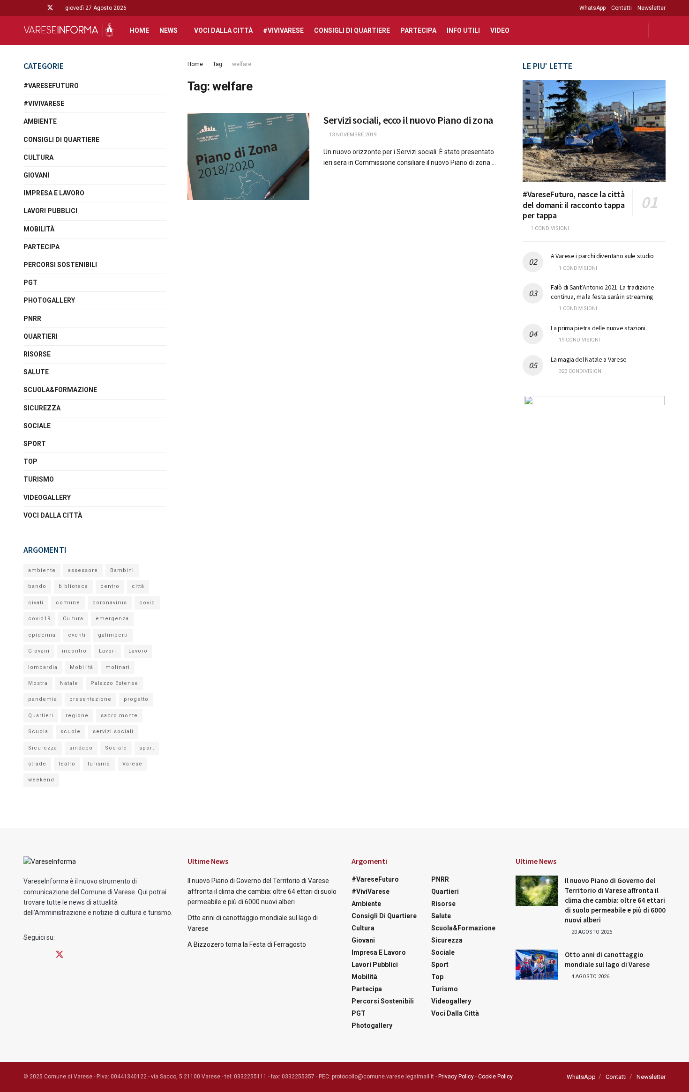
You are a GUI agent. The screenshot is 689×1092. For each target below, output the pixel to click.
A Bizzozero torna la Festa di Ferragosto (246, 944)
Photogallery (49, 300)
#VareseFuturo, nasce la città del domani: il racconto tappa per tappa (574, 205)
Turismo (38, 479)
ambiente (42, 570)
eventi (77, 635)
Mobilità (38, 229)
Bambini (122, 570)
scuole (70, 731)
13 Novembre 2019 (352, 135)
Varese (132, 764)
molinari (117, 667)
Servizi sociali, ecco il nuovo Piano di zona (408, 119)
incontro (74, 651)
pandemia (42, 699)
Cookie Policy (495, 1076)
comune (68, 603)
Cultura (38, 157)
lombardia (43, 667)
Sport (34, 443)
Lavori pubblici (50, 211)
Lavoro (138, 651)
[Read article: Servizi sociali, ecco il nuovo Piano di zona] (248, 156)
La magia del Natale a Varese (589, 359)
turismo (99, 764)
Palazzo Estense (114, 683)
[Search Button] (662, 30)
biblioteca (73, 586)
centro (110, 586)
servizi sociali (113, 731)
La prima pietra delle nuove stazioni (598, 328)
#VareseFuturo (51, 85)
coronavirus (109, 603)
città (138, 586)
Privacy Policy (456, 1076)
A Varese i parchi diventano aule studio (602, 256)
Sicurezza (41, 408)
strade (37, 764)
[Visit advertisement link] (594, 454)
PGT (30, 282)
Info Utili (463, 30)
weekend (41, 780)
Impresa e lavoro (53, 193)
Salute (36, 372)
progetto (136, 699)
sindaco (81, 748)
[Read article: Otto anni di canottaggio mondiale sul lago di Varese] (537, 965)
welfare (241, 64)
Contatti (621, 8)
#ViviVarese (283, 30)
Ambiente (40, 121)
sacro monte (119, 716)
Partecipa (418, 30)
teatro (67, 764)
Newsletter (651, 8)
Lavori (107, 651)
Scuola (38, 731)
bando (37, 586)
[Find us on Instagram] (37, 8)
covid (147, 603)
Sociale (37, 426)
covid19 (39, 619)
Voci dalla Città (223, 30)
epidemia (42, 635)
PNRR (32, 318)
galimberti (113, 635)
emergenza (112, 619)
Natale (69, 683)
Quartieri (40, 336)
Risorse (37, 354)
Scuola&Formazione (60, 390)
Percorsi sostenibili (60, 264)
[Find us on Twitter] (50, 8)
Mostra (38, 683)
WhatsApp (592, 8)
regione (77, 716)
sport (146, 748)
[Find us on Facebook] (26, 8)
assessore (83, 570)
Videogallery (47, 497)
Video (499, 30)
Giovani (36, 175)
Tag (217, 64)
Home (139, 30)
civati (36, 603)
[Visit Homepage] (68, 30)
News (168, 30)
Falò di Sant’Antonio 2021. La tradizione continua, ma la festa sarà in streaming (602, 292)
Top (30, 461)
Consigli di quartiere (352, 30)
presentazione (90, 699)
